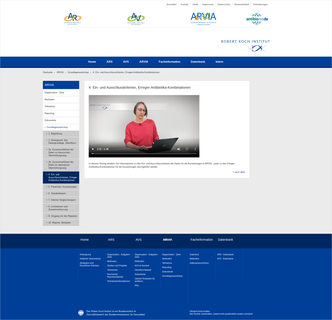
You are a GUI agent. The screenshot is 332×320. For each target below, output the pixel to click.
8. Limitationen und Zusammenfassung (58, 208)
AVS (126, 61)
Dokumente (50, 120)
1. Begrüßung (55, 133)
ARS (110, 61)
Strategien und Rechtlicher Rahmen (89, 264)
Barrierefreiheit (241, 4)
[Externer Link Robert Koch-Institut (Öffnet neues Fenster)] (245, 51)
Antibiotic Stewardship (90, 259)
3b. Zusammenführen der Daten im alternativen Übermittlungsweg (60, 165)
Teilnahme (50, 106)
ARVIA (143, 61)
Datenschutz (224, 4)
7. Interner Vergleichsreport (61, 200)
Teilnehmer (112, 270)
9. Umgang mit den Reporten (62, 216)
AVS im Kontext (142, 266)
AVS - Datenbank (225, 259)
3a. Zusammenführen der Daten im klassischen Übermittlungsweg (60, 152)
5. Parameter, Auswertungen (62, 186)
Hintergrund (85, 255)
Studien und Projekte (117, 266)
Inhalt (195, 4)
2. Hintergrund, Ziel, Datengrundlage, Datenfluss (62, 141)
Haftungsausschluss (199, 263)
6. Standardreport (57, 193)
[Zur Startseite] (73, 24)
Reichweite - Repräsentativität (115, 275)
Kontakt (184, 4)
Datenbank (198, 61)
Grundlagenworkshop (78, 72)
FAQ (137, 286)
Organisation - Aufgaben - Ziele (119, 256)
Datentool (194, 255)
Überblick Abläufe (143, 270)
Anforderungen (260, 4)
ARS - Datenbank (225, 255)
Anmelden (172, 4)
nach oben (240, 172)
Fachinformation (169, 61)
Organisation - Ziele (54, 92)
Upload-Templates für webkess (145, 280)
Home (92, 61)
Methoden (49, 99)
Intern (219, 61)
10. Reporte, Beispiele (59, 222)
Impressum (208, 4)
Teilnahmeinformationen (118, 281)
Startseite (48, 72)
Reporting (49, 113)
